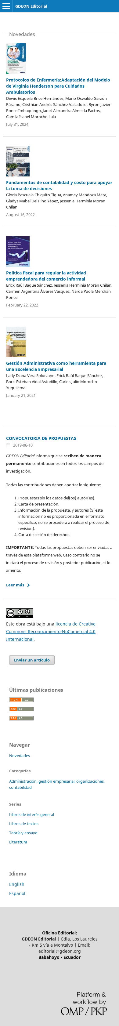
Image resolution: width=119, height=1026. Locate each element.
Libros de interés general (31, 814)
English (16, 884)
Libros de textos (23, 823)
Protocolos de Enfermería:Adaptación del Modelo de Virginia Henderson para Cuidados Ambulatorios (58, 86)
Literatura (18, 842)
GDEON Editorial (31, 6)
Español (17, 893)
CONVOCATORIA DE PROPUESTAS (41, 438)
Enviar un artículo (32, 660)
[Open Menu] (6, 6)
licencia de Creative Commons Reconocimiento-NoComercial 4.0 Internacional (51, 631)
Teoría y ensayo (23, 833)
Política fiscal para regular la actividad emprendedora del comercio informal (46, 276)
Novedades (19, 755)
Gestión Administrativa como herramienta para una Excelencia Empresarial (56, 366)
